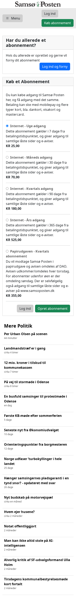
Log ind (25, 308)
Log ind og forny (54, 66)
